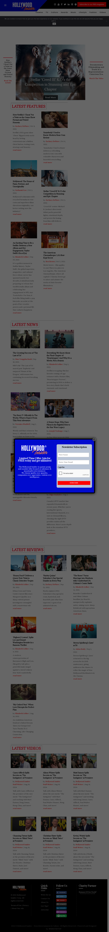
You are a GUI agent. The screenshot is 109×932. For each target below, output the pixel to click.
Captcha (61, 467)
